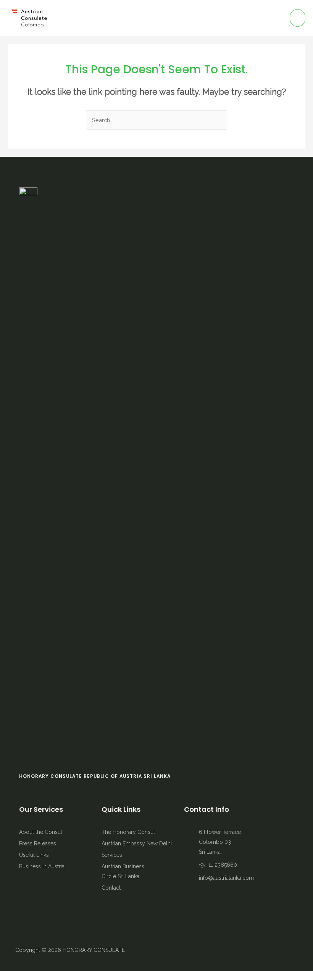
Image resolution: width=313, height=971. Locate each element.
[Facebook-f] (252, 950)
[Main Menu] (297, 18)
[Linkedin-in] (278, 950)
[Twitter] (265, 950)
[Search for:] (156, 120)
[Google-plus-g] (292, 950)
